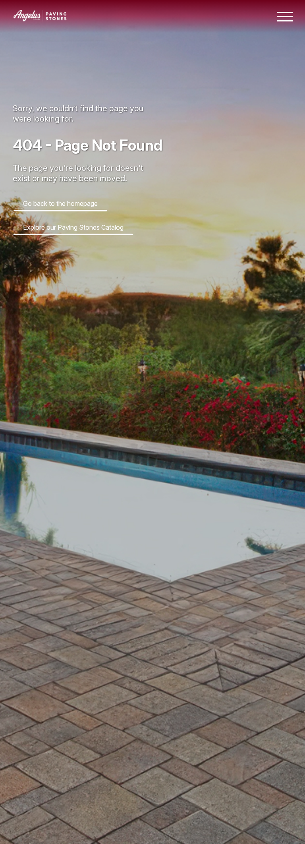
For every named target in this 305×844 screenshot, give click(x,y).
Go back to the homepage (60, 203)
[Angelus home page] (40, 19)
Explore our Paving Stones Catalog (73, 227)
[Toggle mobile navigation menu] (285, 16)
